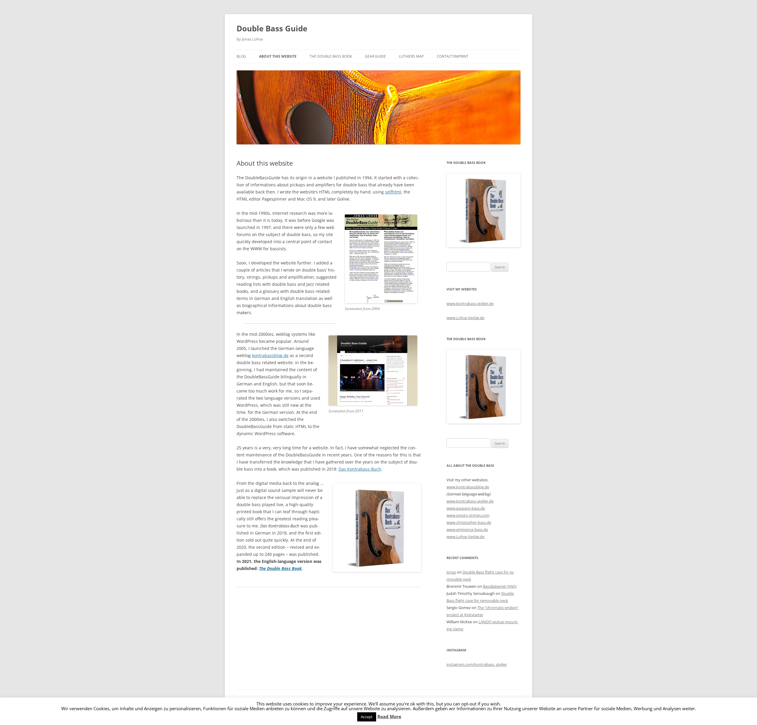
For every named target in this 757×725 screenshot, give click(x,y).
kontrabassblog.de (270, 355)
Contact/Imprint (452, 56)
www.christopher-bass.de (469, 522)
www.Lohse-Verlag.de (465, 317)
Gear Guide (375, 56)
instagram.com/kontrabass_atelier (477, 664)
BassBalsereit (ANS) (500, 586)
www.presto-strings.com (468, 515)
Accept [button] (367, 716)
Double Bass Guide (272, 28)
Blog (241, 56)
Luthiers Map (411, 56)
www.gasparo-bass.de (466, 508)
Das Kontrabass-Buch (360, 469)
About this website (278, 56)
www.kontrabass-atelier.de (470, 303)
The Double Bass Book (331, 56)
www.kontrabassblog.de (468, 487)
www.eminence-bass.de (467, 529)
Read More (389, 716)
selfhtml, (393, 192)
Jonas (451, 572)
